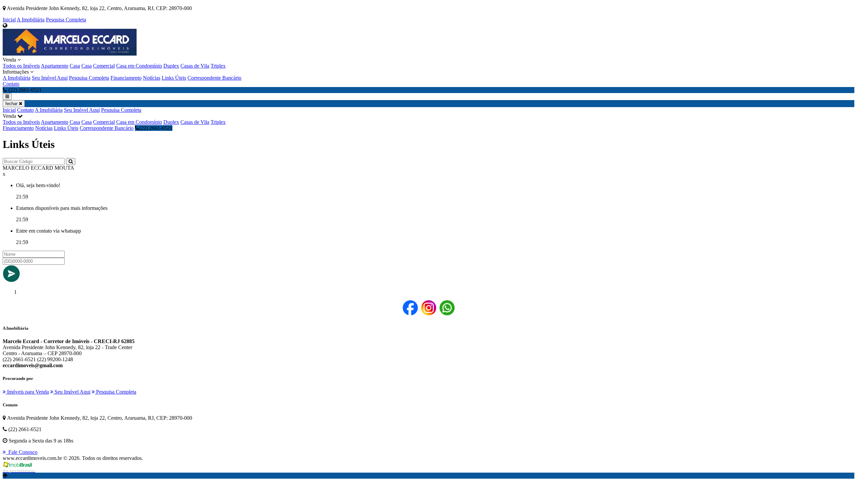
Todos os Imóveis (21, 66)
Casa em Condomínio (139, 66)
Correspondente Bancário (214, 78)
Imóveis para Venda (27, 392)
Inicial (9, 19)
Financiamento (126, 78)
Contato (11, 84)
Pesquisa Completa (66, 19)
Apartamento (54, 66)
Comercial (104, 66)
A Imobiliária (31, 19)
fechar (12, 103)
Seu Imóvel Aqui (50, 78)
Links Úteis (174, 78)
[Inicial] (70, 54)
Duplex (171, 66)
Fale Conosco (21, 452)
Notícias (151, 78)
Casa (75, 66)
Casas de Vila (194, 66)
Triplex (218, 66)
